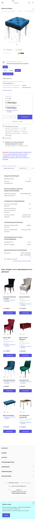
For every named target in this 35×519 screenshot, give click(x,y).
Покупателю (6, 476)
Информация (6, 471)
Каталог (4, 448)
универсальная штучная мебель (22, 261)
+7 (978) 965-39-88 (12, 482)
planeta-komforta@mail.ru (18, 486)
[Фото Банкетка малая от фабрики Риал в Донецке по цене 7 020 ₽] (17, 29)
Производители (7, 462)
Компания (5, 467)
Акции (4, 453)
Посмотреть (8, 135)
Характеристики (9, 168)
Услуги (4, 457)
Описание (23, 168)
